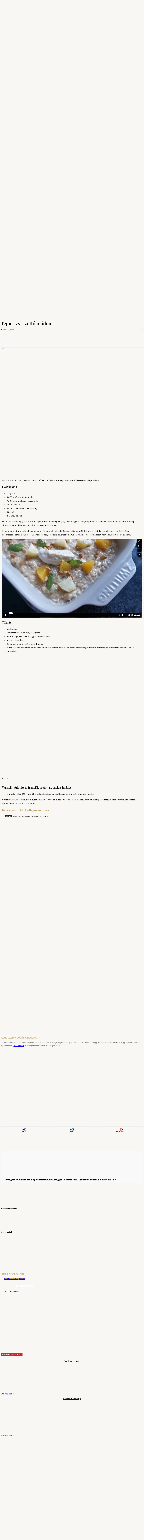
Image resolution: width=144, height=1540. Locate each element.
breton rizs (16, 816)
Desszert (4, 318)
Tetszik (24, 1128)
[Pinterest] (21, 339)
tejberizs (35, 816)
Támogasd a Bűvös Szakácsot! (20, 1037)
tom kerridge (44, 816)
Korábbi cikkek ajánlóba (14, 1279)
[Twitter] (12, 339)
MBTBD (3, 330)
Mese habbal (6, 1232)
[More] (45, 339)
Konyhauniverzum (72, 1361)
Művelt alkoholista (9, 1209)
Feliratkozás (120, 1128)
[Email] (29, 339)
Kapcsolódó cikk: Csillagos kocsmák (25, 810)
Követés (72, 1128)
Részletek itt (19, 1046)
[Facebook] (4, 339)
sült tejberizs (26, 816)
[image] (72, 980)
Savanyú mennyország (19, 1286)
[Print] (37, 339)
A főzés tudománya (72, 1399)
